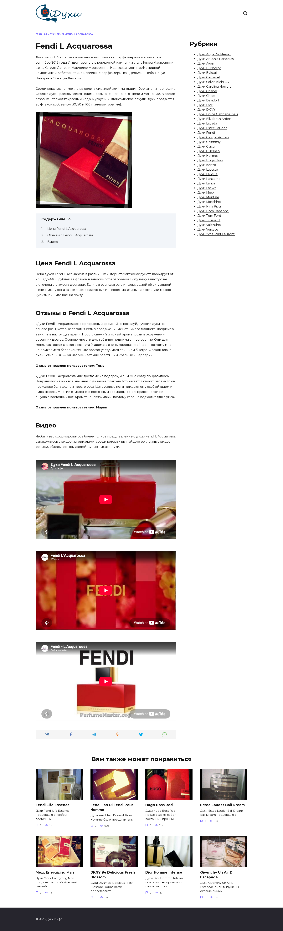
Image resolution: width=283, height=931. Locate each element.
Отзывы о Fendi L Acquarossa (70, 235)
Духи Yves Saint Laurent (216, 234)
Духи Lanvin (206, 183)
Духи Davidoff (208, 100)
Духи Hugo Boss (210, 160)
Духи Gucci (206, 146)
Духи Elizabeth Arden (214, 119)
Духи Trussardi (208, 220)
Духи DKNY (206, 109)
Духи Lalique (207, 174)
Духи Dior (205, 105)
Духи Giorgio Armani (213, 137)
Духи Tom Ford (209, 215)
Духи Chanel (207, 91)
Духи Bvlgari (207, 73)
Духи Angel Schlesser (214, 54)
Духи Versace (207, 229)
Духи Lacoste (207, 169)
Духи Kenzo (206, 165)
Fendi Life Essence (53, 805)
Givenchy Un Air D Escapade (216, 874)
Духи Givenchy (209, 142)
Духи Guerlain (208, 151)
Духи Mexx (205, 192)
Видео (52, 242)
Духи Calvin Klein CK (213, 82)
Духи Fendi (56, 34)
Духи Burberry (209, 68)
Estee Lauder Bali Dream (222, 805)
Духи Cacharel (208, 77)
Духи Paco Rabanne (213, 211)
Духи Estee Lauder (212, 128)
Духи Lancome (208, 179)
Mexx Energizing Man (55, 872)
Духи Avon (205, 63)
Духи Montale (208, 197)
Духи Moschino (209, 202)
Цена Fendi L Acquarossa (66, 229)
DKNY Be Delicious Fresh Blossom (112, 874)
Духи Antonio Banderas (215, 59)
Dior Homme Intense (163, 872)
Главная (41, 34)
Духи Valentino (209, 225)
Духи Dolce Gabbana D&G (217, 114)
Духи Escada (207, 123)
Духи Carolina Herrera (214, 86)
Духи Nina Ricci (209, 206)
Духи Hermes (207, 156)
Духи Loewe (206, 188)
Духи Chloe (206, 96)
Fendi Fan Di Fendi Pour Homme (111, 807)
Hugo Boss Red (159, 805)
